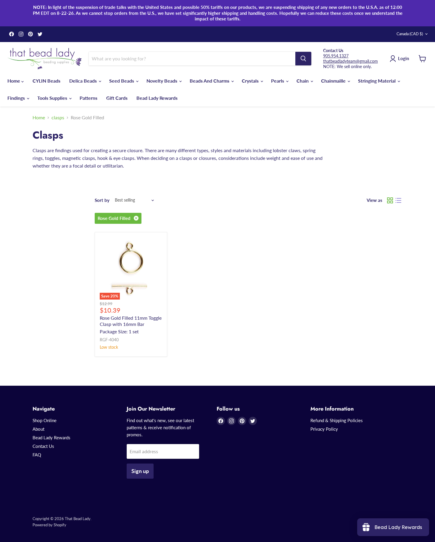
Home (14, 80)
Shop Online (45, 420)
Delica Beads (83, 80)
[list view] (398, 200)
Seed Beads (122, 80)
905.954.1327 (336, 55)
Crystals (251, 80)
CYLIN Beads (46, 80)
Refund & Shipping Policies (336, 420)
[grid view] (390, 200)
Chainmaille (334, 80)
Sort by (102, 200)
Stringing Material (377, 80)
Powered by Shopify (49, 524)
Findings (16, 98)
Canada (410, 33)
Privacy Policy (324, 429)
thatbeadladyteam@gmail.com (350, 61)
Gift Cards (117, 98)
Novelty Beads (162, 80)
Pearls (278, 80)
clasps (57, 117)
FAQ (37, 454)
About (38, 429)
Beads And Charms (210, 80)
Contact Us (43, 446)
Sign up (140, 471)
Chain (303, 80)
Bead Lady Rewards (157, 98)
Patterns (88, 98)
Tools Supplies (52, 98)
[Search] (303, 58)
